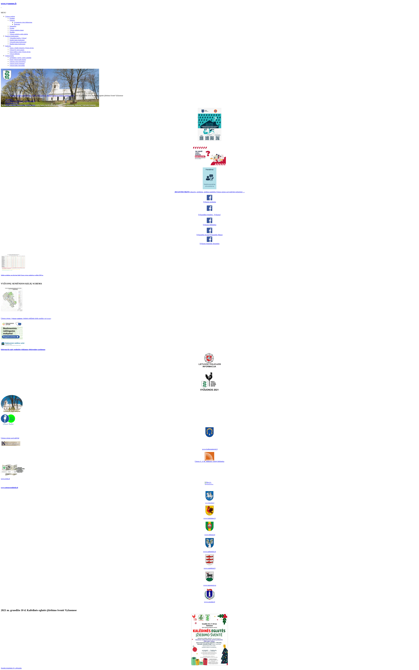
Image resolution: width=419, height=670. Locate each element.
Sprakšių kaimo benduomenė (17, 40)
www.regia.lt (5, 479)
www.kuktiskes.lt (209, 518)
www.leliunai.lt (209, 535)
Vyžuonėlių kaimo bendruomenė (18, 42)
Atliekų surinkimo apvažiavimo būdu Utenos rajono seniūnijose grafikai (22, 275)
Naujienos (8, 99)
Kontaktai (12, 18)
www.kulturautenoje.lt (209, 449)
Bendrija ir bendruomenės (12, 36)
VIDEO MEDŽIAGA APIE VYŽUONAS (31, 96)
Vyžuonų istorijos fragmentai (17, 63)
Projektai (12, 28)
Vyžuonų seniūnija (10, 16)
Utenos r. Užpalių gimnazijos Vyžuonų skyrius (22, 48)
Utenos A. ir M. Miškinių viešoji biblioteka (209, 461)
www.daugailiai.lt (209, 503)
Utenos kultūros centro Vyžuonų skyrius (20, 52)
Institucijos (8, 46)
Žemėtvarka (17, 24)
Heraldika (12, 32)
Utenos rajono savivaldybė (10, 438)
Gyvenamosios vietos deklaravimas (23, 22)
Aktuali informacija (12, 103)
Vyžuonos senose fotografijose (18, 61)
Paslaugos (12, 20)
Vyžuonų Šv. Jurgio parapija (17, 50)
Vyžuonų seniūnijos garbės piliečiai (19, 34)
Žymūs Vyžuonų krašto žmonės (18, 59)
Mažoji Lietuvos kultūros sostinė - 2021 (60, 96)
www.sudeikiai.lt (209, 568)
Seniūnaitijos (13, 26)
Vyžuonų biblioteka (15, 54)
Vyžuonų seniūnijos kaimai (17, 30)
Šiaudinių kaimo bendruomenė (17, 44)
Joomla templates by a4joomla (11, 668)
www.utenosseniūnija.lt (9, 488)
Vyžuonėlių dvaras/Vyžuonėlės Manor (209, 235)
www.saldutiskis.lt (209, 552)
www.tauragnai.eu (209, 585)
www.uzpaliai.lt (209, 602)
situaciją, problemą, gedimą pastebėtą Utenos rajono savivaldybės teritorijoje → (210, 192)
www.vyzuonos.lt (8, 3)
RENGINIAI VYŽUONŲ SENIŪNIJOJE (20, 101)
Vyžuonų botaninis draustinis (209, 244)
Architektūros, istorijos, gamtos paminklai (20, 57)
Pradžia (12, 96)
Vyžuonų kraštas (9, 55)
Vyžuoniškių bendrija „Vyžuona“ (18, 38)
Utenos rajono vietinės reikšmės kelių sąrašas (26, 318)
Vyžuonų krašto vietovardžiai (17, 65)
